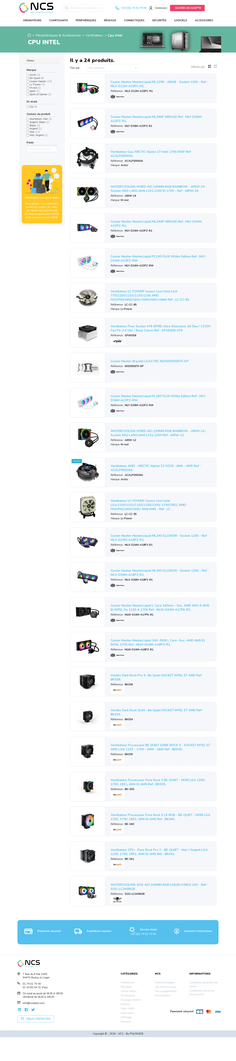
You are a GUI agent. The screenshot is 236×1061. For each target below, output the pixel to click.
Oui (33, 106)
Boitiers (125, 1004)
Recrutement (163, 995)
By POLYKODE (134, 1033)
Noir (35, 132)
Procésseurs (128, 995)
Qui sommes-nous (165, 987)
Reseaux (126, 1021)
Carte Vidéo (128, 1008)
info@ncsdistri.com (34, 1003)
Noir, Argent (39, 135)
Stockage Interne (131, 1000)
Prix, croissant (113, 68)
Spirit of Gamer (40, 94)
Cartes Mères (128, 991)
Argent (36, 128)
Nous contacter (38, 1019)
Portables (126, 987)
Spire (35, 91)
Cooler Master (41, 81)
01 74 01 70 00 (32, 983)
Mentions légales (165, 982)
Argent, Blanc (40, 122)
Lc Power (37, 84)
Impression (127, 1013)
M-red (35, 88)
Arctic (35, 75)
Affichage (126, 1017)
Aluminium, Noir (41, 119)
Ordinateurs (127, 982)
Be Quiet (37, 78)
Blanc (35, 125)
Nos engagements (166, 991)
